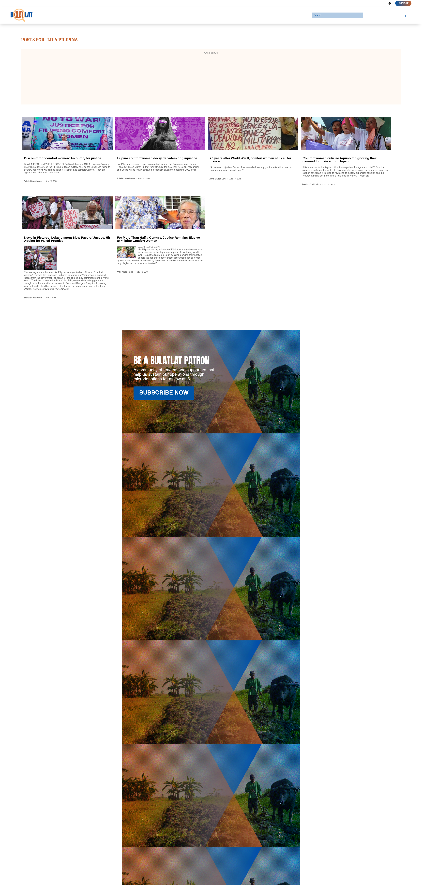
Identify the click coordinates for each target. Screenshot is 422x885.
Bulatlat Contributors (33, 181)
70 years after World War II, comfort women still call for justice (253, 152)
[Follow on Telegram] (389, 3)
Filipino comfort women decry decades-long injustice (160, 152)
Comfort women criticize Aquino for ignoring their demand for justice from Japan (346, 152)
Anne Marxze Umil (218, 179)
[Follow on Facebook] (366, 3)
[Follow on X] (372, 3)
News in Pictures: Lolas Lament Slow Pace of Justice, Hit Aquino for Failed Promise (67, 248)
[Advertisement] (211, 79)
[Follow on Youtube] (383, 3)
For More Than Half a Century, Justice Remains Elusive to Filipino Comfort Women (160, 248)
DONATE (403, 3)
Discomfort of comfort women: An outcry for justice (67, 152)
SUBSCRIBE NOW (164, 393)
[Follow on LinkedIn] (378, 3)
